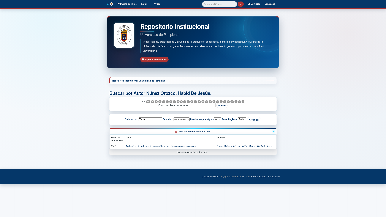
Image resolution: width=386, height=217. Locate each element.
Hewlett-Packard (258, 176)
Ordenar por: (131, 119)
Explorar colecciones (155, 59)
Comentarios (274, 176)
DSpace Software (210, 176)
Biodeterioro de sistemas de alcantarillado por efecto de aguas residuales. (160, 146)
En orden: (168, 119)
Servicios (255, 3)
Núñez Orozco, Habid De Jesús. (257, 146)
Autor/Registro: (230, 119)
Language (270, 3)
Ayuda (157, 3)
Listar (144, 3)
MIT (244, 176)
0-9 (148, 102)
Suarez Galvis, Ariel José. (229, 146)
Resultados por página (202, 119)
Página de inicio (128, 3)
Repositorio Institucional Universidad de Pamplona (138, 80)
